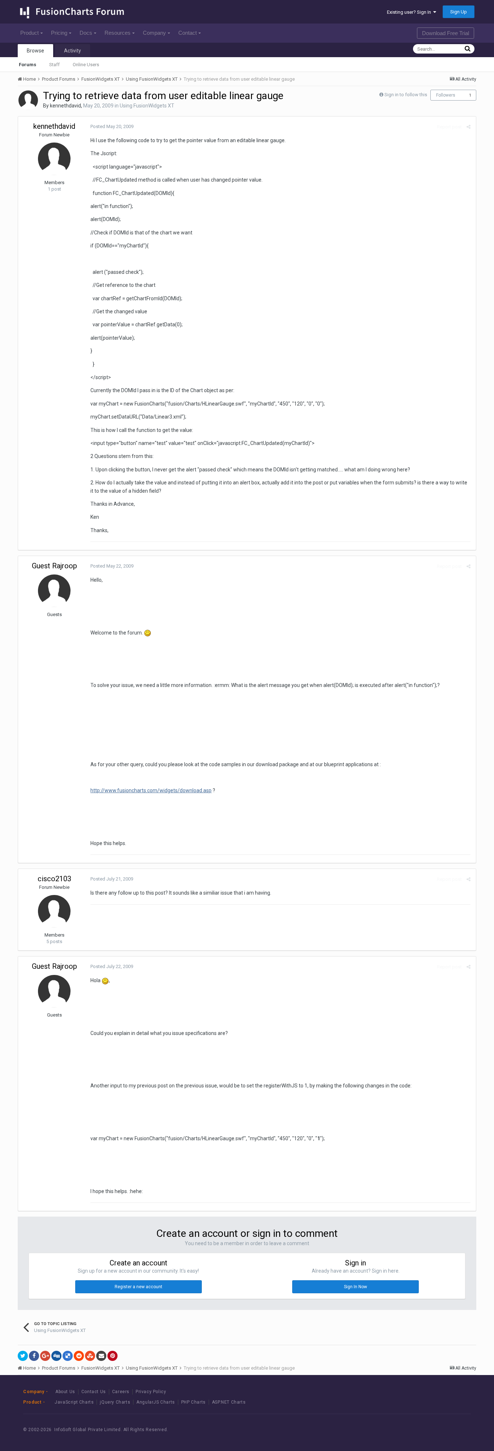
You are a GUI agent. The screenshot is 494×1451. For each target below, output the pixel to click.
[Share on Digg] (56, 1356)
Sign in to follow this (405, 94)
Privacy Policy (151, 1391)
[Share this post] (468, 127)
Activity (72, 51)
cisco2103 (54, 878)
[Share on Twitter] (23, 1356)
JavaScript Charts (74, 1402)
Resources (118, 33)
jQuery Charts (115, 1402)
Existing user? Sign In (410, 12)
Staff (54, 64)
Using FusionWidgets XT (147, 106)
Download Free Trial (445, 33)
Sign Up (458, 11)
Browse (35, 51)
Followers (445, 95)
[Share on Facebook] (34, 1356)
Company (154, 33)
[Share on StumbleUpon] (90, 1356)
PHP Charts (193, 1402)
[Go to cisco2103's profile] (54, 911)
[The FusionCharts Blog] (407, 1430)
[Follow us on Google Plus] (456, 1430)
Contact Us (93, 1391)
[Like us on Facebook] (423, 1430)
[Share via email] (101, 1356)
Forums (27, 64)
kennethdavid (65, 106)
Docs (86, 33)
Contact (187, 33)
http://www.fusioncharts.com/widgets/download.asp (151, 790)
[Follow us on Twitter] (440, 1430)
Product (29, 33)
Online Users (86, 64)
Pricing (59, 33)
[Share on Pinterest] (112, 1356)
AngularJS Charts (155, 1402)
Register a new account (138, 1286)
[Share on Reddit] (79, 1356)
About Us (65, 1391)
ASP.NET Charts (229, 1402)
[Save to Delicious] (68, 1356)
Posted (111, 126)
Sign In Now (355, 1286)
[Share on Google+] (45, 1356)
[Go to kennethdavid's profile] (28, 100)
